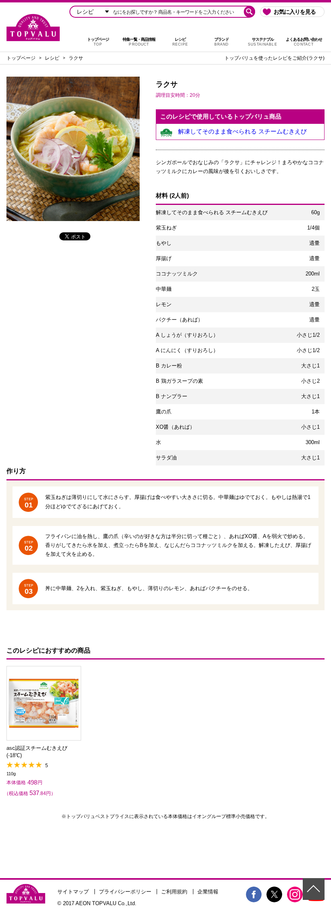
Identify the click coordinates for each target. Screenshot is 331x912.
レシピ (180, 41)
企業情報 (207, 892)
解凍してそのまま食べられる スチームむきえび (242, 131)
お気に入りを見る (295, 11)
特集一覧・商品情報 (139, 41)
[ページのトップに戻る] (314, 889)
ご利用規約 (174, 892)
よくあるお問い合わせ (304, 41)
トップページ (98, 41)
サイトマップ (73, 892)
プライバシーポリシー (125, 892)
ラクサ (76, 58)
